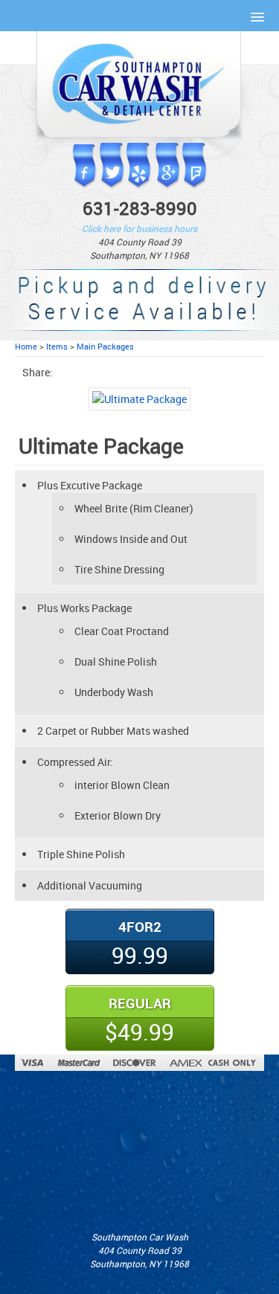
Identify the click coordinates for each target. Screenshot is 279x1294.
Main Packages (105, 346)
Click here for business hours (139, 228)
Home (26, 346)
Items (57, 346)
